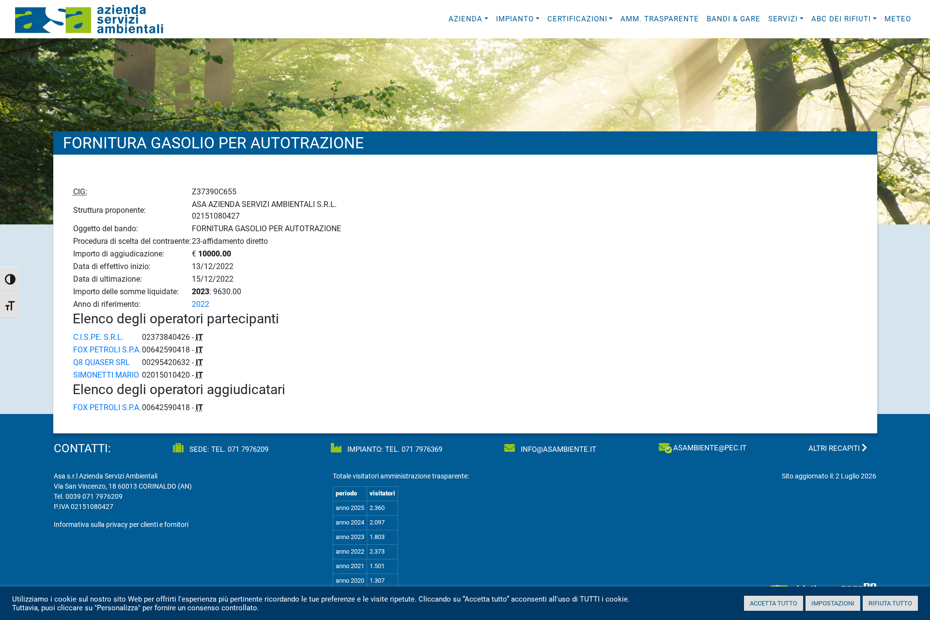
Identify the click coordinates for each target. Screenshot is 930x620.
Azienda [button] (465, 19)
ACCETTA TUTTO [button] (773, 603)
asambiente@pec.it (709, 448)
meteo (897, 19)
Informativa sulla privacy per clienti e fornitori (121, 524)
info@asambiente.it (557, 449)
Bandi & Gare (733, 19)
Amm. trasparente (659, 19)
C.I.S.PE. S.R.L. (98, 337)
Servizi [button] (783, 19)
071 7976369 (422, 449)
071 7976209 (248, 449)
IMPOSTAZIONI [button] (832, 603)
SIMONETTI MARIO (106, 375)
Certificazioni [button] (577, 19)
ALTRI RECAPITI (835, 448)
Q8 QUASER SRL (101, 362)
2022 (200, 304)
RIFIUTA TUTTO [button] (890, 603)
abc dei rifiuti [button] (841, 19)
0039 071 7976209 (94, 496)
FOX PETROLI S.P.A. (107, 349)
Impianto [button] (515, 19)
